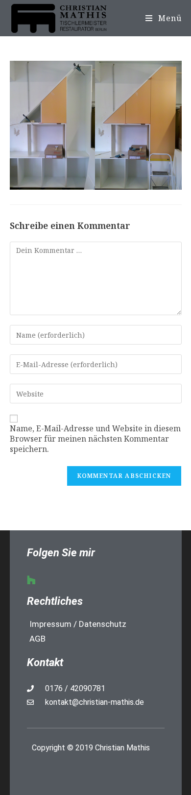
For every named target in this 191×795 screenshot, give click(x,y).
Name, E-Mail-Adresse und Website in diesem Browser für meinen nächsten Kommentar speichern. (95, 438)
